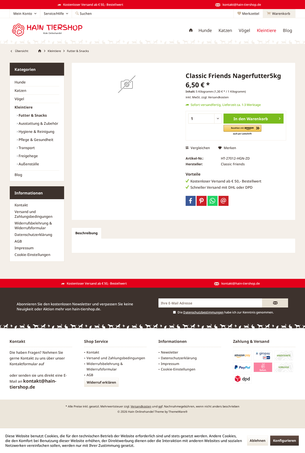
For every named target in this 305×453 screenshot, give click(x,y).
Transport (26, 147)
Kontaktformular (24, 363)
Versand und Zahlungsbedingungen (33, 214)
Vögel (19, 98)
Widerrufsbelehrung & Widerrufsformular (33, 225)
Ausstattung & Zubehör (38, 123)
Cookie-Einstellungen (32, 254)
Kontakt (21, 205)
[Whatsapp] (213, 201)
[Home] (191, 30)
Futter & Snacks (32, 115)
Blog (18, 174)
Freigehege (28, 155)
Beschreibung (86, 233)
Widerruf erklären (101, 382)
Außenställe (28, 163)
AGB (18, 241)
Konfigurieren (284, 440)
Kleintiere (24, 107)
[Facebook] (191, 201)
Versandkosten (141, 406)
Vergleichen (200, 148)
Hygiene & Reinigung (36, 131)
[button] (242, 130)
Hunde (20, 82)
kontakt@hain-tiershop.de (33, 384)
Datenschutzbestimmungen (203, 312)
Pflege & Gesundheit (35, 139)
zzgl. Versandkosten (215, 97)
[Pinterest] (202, 201)
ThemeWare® (178, 412)
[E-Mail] (224, 201)
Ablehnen (257, 440)
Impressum (24, 247)
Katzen (20, 90)
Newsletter (169, 352)
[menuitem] (279, 13)
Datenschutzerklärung (33, 234)
